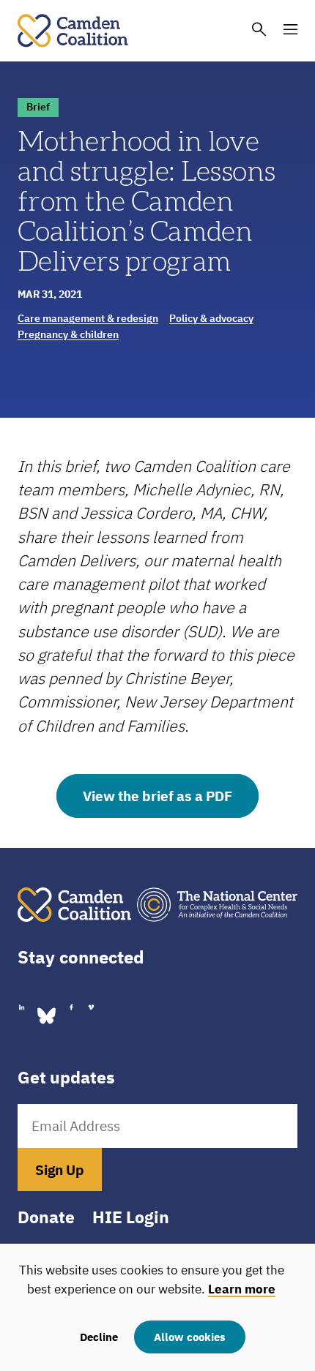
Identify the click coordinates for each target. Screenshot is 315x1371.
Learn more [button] (241, 1289)
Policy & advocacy (211, 318)
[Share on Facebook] (71, 1007)
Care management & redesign (88, 318)
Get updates (66, 1077)
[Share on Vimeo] (90, 1007)
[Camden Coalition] (73, 30)
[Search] (259, 30)
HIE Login (130, 1217)
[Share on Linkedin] (21, 1007)
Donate (46, 1217)
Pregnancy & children (68, 334)
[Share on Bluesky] (46, 1014)
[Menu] (290, 30)
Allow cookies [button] (190, 1336)
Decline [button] (99, 1336)
